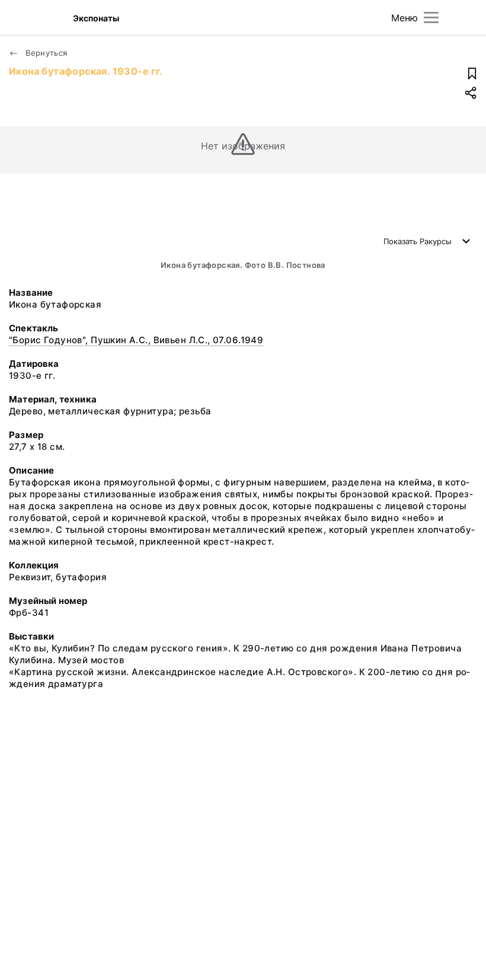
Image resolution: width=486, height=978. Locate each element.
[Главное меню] (431, 17)
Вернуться (45, 52)
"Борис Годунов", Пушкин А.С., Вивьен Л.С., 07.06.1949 (136, 340)
